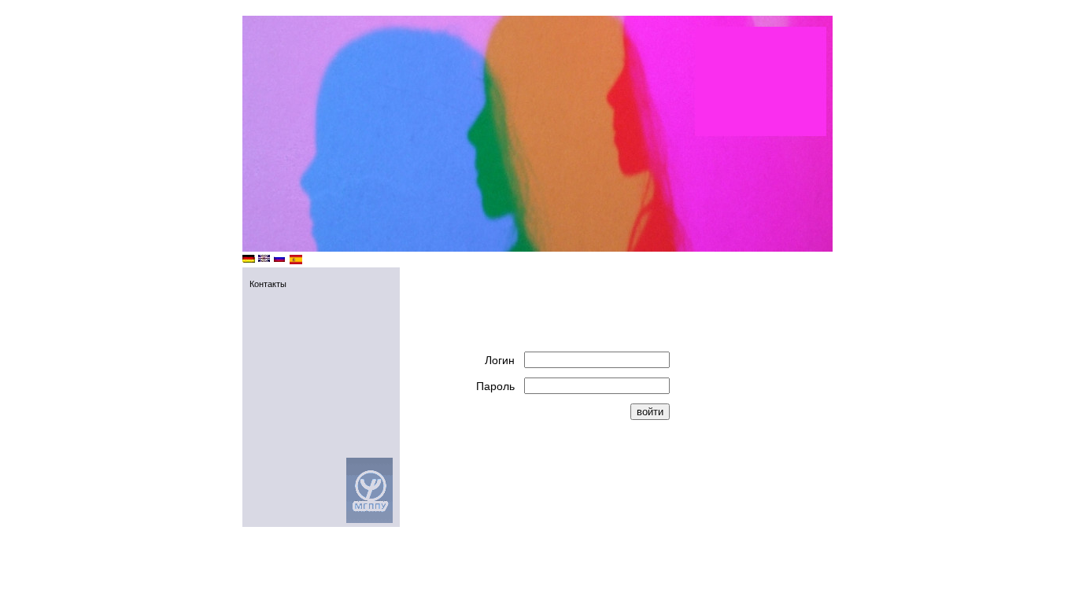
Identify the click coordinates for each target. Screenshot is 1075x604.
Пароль (495, 386)
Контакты (267, 284)
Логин (500, 360)
